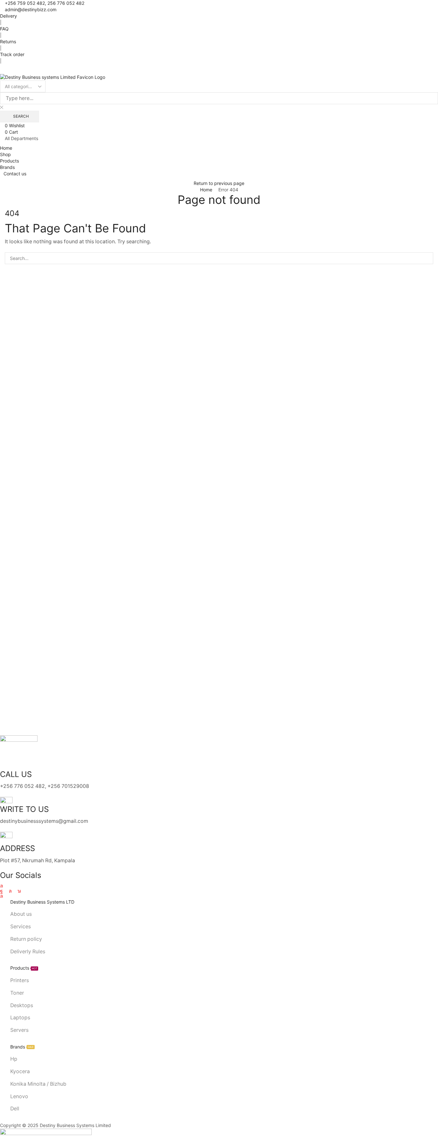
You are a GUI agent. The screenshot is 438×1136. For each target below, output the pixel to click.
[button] (2, 70)
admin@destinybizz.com (30, 9)
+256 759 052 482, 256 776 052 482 (44, 3)
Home (206, 189)
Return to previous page (219, 183)
